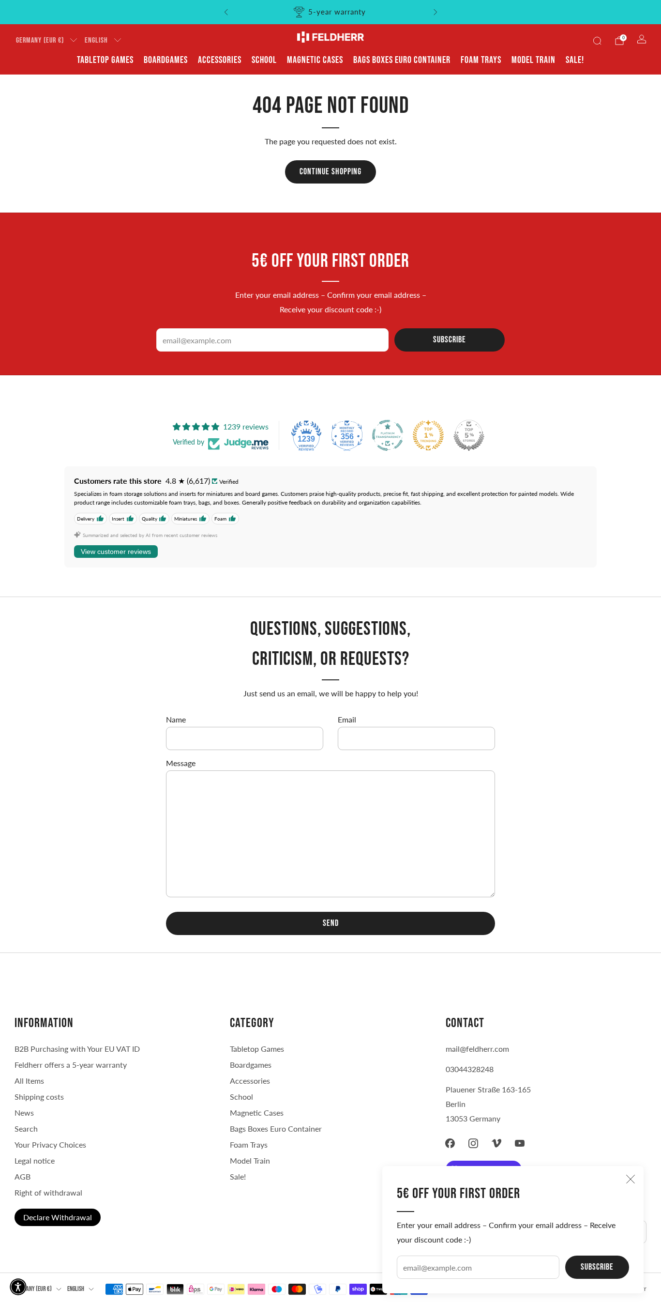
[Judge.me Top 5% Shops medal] (468, 435)
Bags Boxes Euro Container (276, 1128)
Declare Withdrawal (57, 1217)
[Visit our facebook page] (450, 1143)
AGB (22, 1176)
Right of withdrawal (48, 1192)
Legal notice (35, 1160)
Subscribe (597, 1267)
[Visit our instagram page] (473, 1143)
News (24, 1112)
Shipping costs (39, 1096)
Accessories (219, 60)
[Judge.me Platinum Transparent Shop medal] (387, 435)
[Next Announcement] (435, 12)
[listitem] (330, 12)
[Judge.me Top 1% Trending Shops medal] (428, 435)
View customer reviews (116, 551)
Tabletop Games (105, 60)
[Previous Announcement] (226, 12)
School (264, 60)
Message (180, 763)
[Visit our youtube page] (519, 1143)
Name (176, 719)
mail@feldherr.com (477, 1048)
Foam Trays (481, 60)
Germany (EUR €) (40, 40)
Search (26, 1128)
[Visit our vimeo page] (496, 1143)
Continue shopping (330, 172)
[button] (18, 1286)
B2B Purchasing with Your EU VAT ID (77, 1048)
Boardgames (166, 60)
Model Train (533, 60)
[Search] (597, 41)
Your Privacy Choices (50, 1144)
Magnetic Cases (315, 60)
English (96, 40)
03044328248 (470, 1069)
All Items (29, 1080)
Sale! (575, 60)
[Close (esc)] (630, 1179)
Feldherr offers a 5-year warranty (71, 1064)
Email (347, 719)
